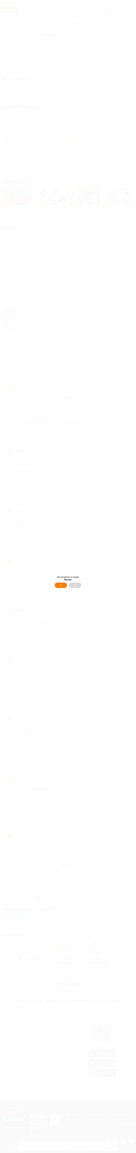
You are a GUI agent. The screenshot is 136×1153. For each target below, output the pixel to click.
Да (61, 585)
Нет (75, 585)
